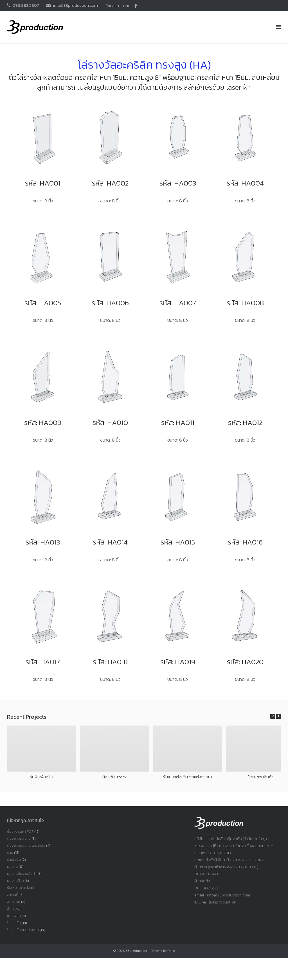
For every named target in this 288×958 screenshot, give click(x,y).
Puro (171, 950)
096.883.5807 (25, 5)
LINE (126, 5)
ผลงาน (12, 866)
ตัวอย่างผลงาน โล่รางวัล (26, 845)
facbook (135, 6)
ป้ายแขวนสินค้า (260, 776)
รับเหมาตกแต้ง (18, 887)
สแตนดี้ (13, 894)
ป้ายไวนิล (14, 859)
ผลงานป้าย (15, 880)
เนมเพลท (14, 915)
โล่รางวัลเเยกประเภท (23, 929)
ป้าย (10, 852)
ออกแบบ (13, 901)
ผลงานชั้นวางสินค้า (22, 873)
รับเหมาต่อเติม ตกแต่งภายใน (187, 776)
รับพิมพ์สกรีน (41, 776)
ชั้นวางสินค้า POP (20, 831)
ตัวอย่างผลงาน (19, 838)
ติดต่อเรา (112, 5)
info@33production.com (75, 5)
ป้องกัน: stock (114, 776)
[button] (278, 716)
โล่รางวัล (14, 922)
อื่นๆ (10, 908)
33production (136, 950)
